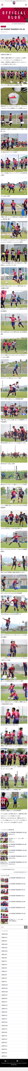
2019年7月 (4, 1035)
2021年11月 (4, 947)
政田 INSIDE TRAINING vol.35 (8, 869)
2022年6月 (4, 937)
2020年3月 (4, 1012)
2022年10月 (5, 934)
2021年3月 (4, 974)
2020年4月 (5, 1008)
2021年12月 (5, 944)
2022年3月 (4, 940)
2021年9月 (4, 954)
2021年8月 (4, 957)
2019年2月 (4, 1052)
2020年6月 (5, 1005)
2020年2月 (4, 1015)
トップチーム (3, 26)
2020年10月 (5, 991)
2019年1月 (4, 1056)
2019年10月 (5, 1025)
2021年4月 (4, 971)
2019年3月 (4, 1049)
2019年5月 (4, 1042)
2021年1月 (4, 981)
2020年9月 (5, 995)
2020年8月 (4, 998)
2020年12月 (5, 984)
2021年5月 (4, 968)
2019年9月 (4, 1029)
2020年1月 (4, 1018)
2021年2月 (4, 978)
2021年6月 (4, 964)
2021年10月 (5, 951)
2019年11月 (5, 1022)
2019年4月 (4, 1045)
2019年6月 (4, 1039)
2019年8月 (4, 1032)
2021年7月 (4, 961)
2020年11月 (5, 988)
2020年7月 (4, 1001)
